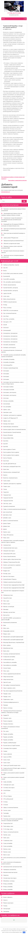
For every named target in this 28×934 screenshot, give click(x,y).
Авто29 (5, 324)
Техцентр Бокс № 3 (8, 823)
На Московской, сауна (8, 659)
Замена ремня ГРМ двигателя (11, 237)
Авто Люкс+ (6, 316)
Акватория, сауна (7, 412)
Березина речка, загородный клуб (11, 472)
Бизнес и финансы (7, 897)
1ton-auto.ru (14, 13)
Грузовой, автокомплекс (9, 506)
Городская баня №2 (8, 497)
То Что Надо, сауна (8, 829)
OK (24, 932)
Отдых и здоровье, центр (9, 688)
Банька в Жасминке (8, 435)
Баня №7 (5, 443)
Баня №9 (5, 446)
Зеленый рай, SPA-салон (9, 553)
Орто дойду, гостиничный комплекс (11, 685)
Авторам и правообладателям (10, 368)
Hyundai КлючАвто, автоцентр (10, 287)
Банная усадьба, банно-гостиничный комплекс (14, 429)
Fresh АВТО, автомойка (9, 279)
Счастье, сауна (7, 810)
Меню (3, 18)
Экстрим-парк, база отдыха (9, 878)
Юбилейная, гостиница (8, 880)
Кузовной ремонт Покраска (9, 579)
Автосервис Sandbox (8, 386)
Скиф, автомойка (7, 781)
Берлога (5, 475)
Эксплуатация (6, 908)
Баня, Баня (6, 460)
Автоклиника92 (7, 330)
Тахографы (6, 813)
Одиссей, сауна (7, 682)
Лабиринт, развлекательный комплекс (12, 582)
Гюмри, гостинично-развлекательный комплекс (14, 509)
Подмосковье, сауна (8, 699)
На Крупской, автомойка (9, 656)
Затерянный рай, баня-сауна (10, 548)
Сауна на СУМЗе (7, 756)
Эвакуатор (5, 875)
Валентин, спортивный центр (10, 477)
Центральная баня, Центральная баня (12, 866)
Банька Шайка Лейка (8, 438)
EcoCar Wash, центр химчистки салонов (13, 273)
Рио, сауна (6, 731)
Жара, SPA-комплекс (8, 534)
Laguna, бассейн (7, 293)
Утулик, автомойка (7, 843)
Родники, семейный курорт (9, 742)
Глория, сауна (6, 486)
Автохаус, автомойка (8, 401)
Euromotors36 (6, 276)
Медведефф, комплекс (8, 631)
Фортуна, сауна (7, 849)
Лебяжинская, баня (8, 595)
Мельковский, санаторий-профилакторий (13, 636)
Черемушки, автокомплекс (9, 869)
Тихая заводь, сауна (8, 826)
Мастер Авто (6, 615)
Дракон (5, 529)
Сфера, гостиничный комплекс (10, 807)
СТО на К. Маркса (7, 796)
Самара (5, 751)
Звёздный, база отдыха (9, 550)
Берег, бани (6, 469)
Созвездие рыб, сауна (8, 784)
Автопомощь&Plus (7, 365)
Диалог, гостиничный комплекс (10, 520)
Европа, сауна (6, 532)
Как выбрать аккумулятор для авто (17, 180)
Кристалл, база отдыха (8, 576)
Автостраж (6, 398)
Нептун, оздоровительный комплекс (12, 673)
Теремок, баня (6, 816)
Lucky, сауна (6, 296)
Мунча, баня (6, 651)
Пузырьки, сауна (7, 718)
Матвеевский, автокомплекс (10, 622)
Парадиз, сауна (7, 693)
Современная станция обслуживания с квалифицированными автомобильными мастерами (12, 219)
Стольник (5, 804)
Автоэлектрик (6, 403)
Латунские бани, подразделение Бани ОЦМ (13, 585)
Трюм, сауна (6, 837)
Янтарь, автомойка (8, 883)
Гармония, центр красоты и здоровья (12, 483)
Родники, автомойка (8, 734)
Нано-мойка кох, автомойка (10, 662)
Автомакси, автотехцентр (9, 347)
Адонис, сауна (6, 409)
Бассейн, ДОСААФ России (9, 463)
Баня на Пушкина (7, 458)
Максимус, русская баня (9, 612)
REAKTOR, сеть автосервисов (10, 310)
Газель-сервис (6, 480)
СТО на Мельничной (8, 799)
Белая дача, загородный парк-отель (12, 466)
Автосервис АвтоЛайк (8, 389)
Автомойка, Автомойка (8, 359)
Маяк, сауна (6, 628)
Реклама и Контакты (8, 723)
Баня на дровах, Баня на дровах (11, 452)
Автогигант (6, 327)
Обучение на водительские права (12, 243)
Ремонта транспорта (8, 903)
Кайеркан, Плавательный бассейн (11, 562)
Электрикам (6, 911)
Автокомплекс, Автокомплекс (10, 333)
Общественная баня (8, 676)
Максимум (5, 609)
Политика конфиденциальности (11, 702)
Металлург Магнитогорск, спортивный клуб (13, 642)
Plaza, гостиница (7, 307)
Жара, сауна (6, 537)
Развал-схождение (7, 721)
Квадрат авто (6, 570)
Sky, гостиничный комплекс (9, 313)
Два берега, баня (7, 514)
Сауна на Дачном (7, 754)
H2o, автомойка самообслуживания (12, 282)
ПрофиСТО (6, 715)
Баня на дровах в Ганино (9, 449)
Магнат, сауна (6, 603)
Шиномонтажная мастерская (10, 872)
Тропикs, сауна (7, 834)
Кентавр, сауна (7, 573)
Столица (5, 801)
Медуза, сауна (6, 633)
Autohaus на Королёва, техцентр (11, 264)
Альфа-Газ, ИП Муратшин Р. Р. (10, 418)
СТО (4, 793)
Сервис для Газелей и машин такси (11, 765)
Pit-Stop (5, 304)
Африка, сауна (6, 420)
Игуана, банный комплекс (9, 556)
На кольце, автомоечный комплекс (11, 653)
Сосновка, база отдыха (8, 787)
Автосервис (6, 370)
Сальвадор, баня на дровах (10, 748)
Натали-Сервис (7, 668)
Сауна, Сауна (6, 759)
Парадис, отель (7, 696)
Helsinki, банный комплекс (9, 284)
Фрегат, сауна (6, 854)
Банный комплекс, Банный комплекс (12, 432)
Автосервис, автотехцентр (9, 392)
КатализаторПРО (7, 567)
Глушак (5, 489)
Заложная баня (7, 545)
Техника (5, 905)
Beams (5, 270)
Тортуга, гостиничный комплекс (10, 832)
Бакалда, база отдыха (8, 423)
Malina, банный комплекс (9, 299)
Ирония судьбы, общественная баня (12, 559)
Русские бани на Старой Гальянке (11, 745)
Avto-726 (5, 267)
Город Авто (6, 492)
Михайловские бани (8, 648)
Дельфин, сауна (7, 517)
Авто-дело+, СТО (7, 321)
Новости (5, 900)
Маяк (4, 625)
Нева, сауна (6, 670)
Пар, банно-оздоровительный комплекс (12, 690)
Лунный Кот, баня (7, 598)
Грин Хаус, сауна (7, 503)
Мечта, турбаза (7, 645)
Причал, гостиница (7, 708)
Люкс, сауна (6, 600)
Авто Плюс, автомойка (8, 319)
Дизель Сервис (7, 523)
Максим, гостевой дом (8, 606)
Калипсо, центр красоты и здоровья (12, 565)
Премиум (5, 705)
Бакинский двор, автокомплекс (10, 426)
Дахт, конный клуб (7, 512)
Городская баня (7, 495)
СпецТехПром (6, 790)
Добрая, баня (6, 526)
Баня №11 (5, 440)
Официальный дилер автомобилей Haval (14, 240)
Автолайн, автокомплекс (9, 344)
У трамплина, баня (7, 840)
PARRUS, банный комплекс (10, 302)
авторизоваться (5, 191)
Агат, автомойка (7, 406)
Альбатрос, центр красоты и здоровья (12, 415)
